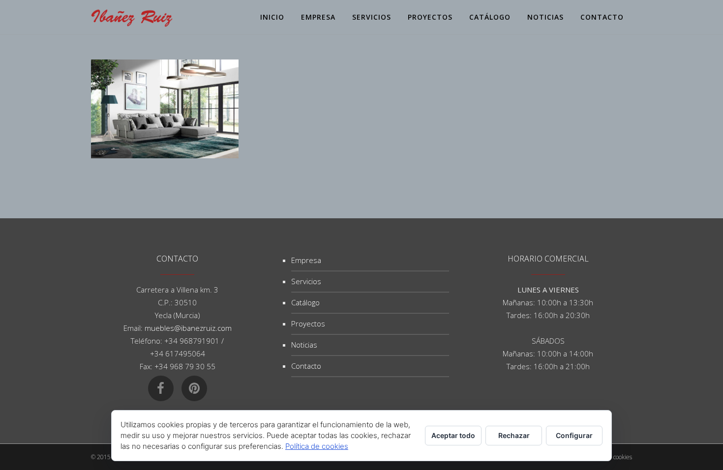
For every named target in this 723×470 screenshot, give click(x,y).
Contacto (306, 366)
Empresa (306, 260)
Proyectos (308, 323)
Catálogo (305, 302)
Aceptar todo (453, 435)
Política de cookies (316, 446)
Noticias (304, 345)
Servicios (306, 281)
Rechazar (514, 435)
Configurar (574, 435)
